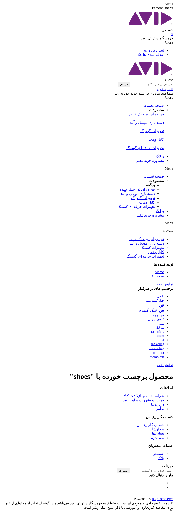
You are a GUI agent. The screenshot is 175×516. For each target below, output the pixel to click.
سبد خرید (157, 438)
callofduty (157, 331)
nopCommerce (162, 499)
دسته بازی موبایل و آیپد (147, 243)
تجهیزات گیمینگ (152, 248)
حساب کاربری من (150, 425)
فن (161, 305)
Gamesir (158, 276)
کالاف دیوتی (156, 319)
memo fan (157, 357)
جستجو (123, 84)
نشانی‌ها (158, 433)
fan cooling (156, 348)
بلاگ (161, 458)
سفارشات (156, 429)
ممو (161, 323)
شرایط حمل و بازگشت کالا (144, 396)
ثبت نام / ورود (153, 50)
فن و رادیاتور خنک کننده (146, 239)
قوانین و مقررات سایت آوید (143, 400)
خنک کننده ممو (155, 300)
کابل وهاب (156, 252)
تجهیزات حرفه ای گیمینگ (145, 256)
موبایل (160, 327)
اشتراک (123, 470)
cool (161, 340)
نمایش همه (165, 284)
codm (160, 336)
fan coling (157, 344)
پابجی (160, 296)
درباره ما (157, 404)
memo (158, 352)
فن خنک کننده (151, 310)
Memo (159, 272)
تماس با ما (156, 409)
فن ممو (158, 315)
